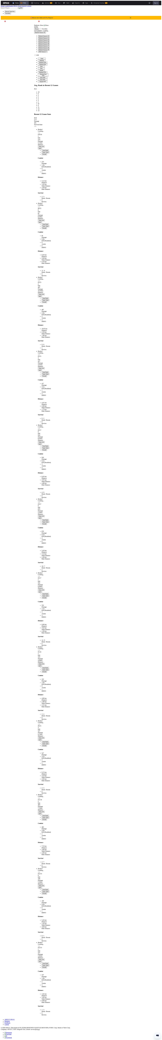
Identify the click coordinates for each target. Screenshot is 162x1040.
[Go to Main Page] (6, 3)
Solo (41, 66)
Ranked (42, 60)
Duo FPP (42, 79)
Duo (41, 68)
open (40, 148)
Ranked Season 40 (44, 40)
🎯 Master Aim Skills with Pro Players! (41, 18)
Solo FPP (42, 77)
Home (3, 6)
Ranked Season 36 (44, 48)
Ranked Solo (42, 62)
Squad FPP (43, 81)
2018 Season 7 (43, 51)
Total (41, 58)
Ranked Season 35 (44, 49)
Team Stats (45, 152)
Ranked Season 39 (44, 42)
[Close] (130, 18)
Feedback (7, 1023)
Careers (6, 1024)
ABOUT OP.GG (9, 1019)
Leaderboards (9, 6)
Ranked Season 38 (44, 44)
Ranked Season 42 (44, 36)
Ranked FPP (42, 72)
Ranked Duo (42, 64)
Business (7, 1021)
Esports (24, 6)
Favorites (7, 13)
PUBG (24, 3)
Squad (41, 70)
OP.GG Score (17, 6)
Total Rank (45, 150)
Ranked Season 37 (44, 46)
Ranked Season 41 (44, 38)
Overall (44, 154)
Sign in (156, 3)
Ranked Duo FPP (43, 75)
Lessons (29, 6)
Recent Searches (10, 11)
